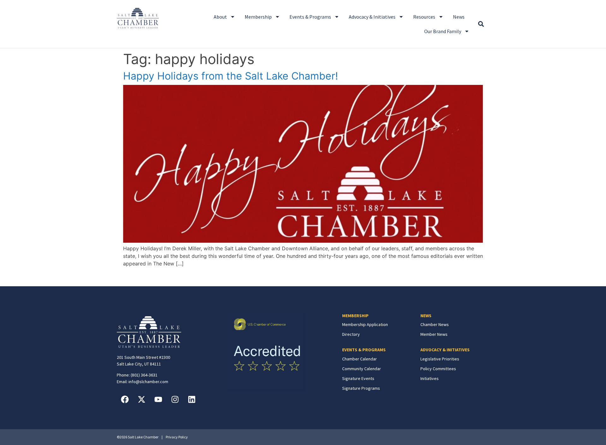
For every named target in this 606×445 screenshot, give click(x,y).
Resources (424, 17)
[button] (481, 24)
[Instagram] (175, 399)
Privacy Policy (177, 437)
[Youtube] (158, 399)
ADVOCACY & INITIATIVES (445, 350)
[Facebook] (125, 399)
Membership (258, 17)
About (220, 17)
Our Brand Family (442, 31)
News (459, 17)
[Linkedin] (191, 399)
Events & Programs (310, 17)
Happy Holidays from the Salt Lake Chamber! (230, 76)
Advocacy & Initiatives (372, 17)
